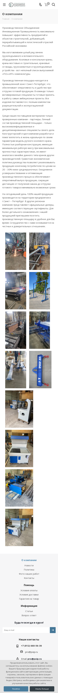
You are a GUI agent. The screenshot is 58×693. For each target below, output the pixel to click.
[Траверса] (40, 368)
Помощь (29, 585)
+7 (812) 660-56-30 (31, 645)
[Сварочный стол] (19, 408)
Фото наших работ (29, 573)
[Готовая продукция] (15, 368)
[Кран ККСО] (39, 290)
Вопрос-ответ (29, 615)
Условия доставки (29, 594)
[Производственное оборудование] (15, 290)
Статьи (29, 611)
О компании (29, 560)
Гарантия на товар (29, 598)
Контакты (29, 577)
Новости (29, 565)
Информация (29, 606)
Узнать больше (42, 689)
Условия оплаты (29, 590)
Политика (29, 569)
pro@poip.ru (31, 651)
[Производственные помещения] (15, 250)
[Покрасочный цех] (39, 329)
